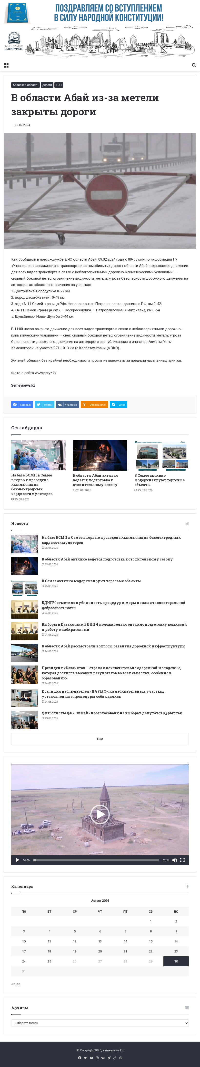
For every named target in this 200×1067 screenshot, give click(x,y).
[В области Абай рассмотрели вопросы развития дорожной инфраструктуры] (24, 653)
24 (24, 961)
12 (74, 941)
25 (49, 961)
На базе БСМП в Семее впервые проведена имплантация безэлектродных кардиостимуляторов (31, 484)
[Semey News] (100, 42)
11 (49, 941)
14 (125, 941)
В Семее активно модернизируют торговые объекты (159, 480)
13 (100, 941)
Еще (100, 739)
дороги (47, 85)
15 (150, 941)
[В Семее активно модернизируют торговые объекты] (161, 455)
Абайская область (25, 85)
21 (125, 951)
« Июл (15, 984)
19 (74, 951)
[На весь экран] (182, 860)
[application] (100, 814)
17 (24, 951)
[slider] (96, 860)
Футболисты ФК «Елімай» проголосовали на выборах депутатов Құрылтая (112, 713)
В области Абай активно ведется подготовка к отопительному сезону (95, 480)
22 (150, 951)
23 (176, 951)
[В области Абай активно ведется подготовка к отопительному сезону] (100, 455)
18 (49, 951)
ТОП (59, 85)
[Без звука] (174, 860)
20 (100, 951)
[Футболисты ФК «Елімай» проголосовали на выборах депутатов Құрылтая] (24, 720)
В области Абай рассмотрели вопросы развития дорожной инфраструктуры (114, 646)
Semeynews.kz (23, 385)
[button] (100, 814)
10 (24, 941)
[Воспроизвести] (17, 860)
